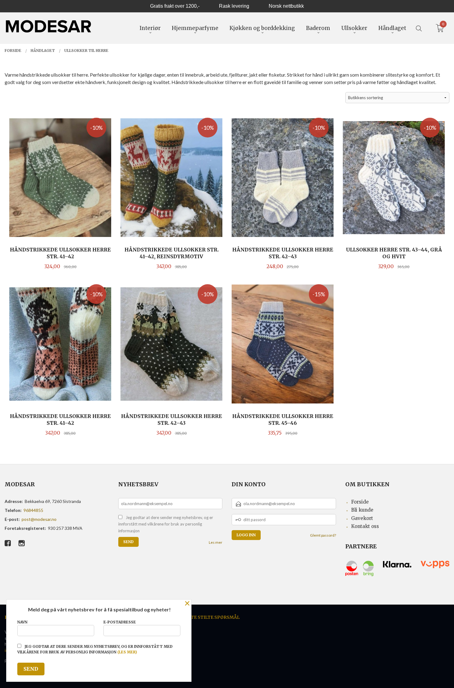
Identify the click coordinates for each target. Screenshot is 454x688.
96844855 (33, 510)
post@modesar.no (39, 519)
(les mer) (127, 652)
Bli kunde (362, 510)
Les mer (215, 542)
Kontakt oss (365, 526)
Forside (360, 502)
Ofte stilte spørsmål (212, 617)
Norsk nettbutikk (286, 6)
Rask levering (234, 6)
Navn (22, 622)
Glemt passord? (323, 535)
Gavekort (362, 518)
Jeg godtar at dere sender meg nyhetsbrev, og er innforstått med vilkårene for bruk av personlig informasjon (165, 524)
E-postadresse (119, 622)
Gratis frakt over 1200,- (175, 6)
